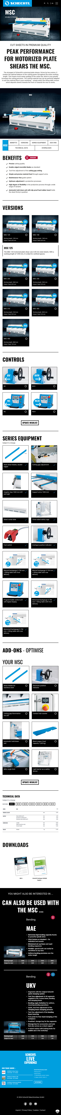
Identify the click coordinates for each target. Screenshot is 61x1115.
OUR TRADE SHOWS (8, 1068)
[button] (57, 1111)
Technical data (21, 148)
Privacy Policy (27, 1110)
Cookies (36, 1110)
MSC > (21, 878)
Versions (24, 143)
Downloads (46, 148)
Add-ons (53, 143)
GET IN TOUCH (38, 1082)
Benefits (13, 143)
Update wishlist (29, 422)
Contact (42, 1110)
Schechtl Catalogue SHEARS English (39, 879)
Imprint (18, 1110)
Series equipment (39, 143)
